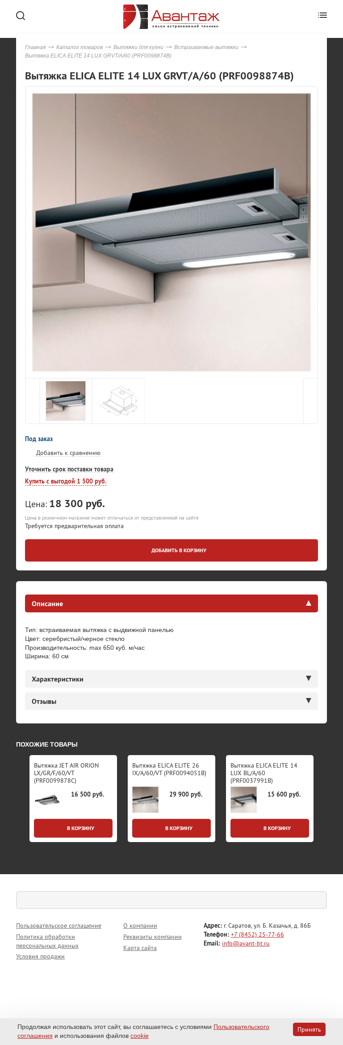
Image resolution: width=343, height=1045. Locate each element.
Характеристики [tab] (58, 678)
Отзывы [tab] (44, 701)
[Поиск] (318, 900)
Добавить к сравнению (67, 453)
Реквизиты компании (152, 937)
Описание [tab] (47, 603)
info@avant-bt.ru (246, 943)
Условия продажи (40, 956)
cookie (139, 1035)
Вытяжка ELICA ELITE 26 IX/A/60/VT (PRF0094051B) (169, 769)
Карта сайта (140, 948)
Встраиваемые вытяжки (206, 47)
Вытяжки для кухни (138, 47)
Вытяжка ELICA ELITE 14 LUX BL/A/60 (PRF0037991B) (263, 773)
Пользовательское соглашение (58, 925)
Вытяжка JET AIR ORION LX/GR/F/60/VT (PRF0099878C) (66, 773)
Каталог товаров (79, 47)
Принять (309, 1029)
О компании (140, 925)
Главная (35, 47)
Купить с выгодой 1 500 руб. (65, 481)
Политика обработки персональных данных (47, 941)
